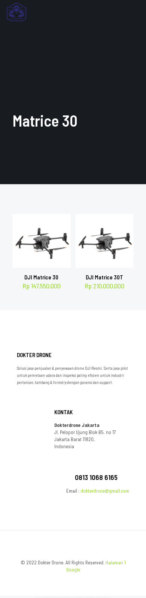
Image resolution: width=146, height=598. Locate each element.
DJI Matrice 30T (104, 277)
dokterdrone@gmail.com (104, 491)
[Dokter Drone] (16, 11)
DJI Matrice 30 (41, 277)
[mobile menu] (136, 11)
